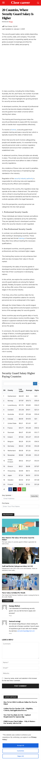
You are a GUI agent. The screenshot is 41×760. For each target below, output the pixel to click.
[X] (15, 489)
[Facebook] (10, 489)
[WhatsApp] (24, 489)
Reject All (21, 756)
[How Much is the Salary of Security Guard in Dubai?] (20, 527)
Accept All (20, 745)
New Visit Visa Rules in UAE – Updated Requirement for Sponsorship (17, 716)
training (21, 238)
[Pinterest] (19, 489)
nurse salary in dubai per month (13, 593)
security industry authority (23, 178)
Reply (10, 615)
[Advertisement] (20, 68)
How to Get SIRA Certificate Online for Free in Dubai (20, 703)
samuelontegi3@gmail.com (26, 631)
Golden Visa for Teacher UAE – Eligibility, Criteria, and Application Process (18, 709)
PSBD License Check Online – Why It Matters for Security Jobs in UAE (19, 722)
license (13, 130)
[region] (20, 745)
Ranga (11, 22)
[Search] (35, 383)
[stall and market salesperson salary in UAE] (20, 555)
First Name (5, 503)
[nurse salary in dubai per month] (20, 582)
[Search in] (39, 383)
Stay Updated (6, 495)
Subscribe (34, 496)
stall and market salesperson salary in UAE (17, 566)
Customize (20, 751)
